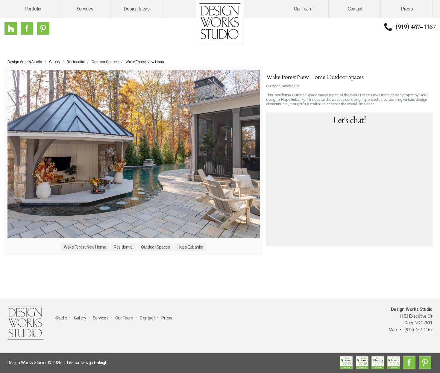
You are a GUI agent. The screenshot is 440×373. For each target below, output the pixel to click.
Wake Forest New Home (145, 62)
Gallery (54, 62)
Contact (355, 9)
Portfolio (33, 9)
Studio (61, 318)
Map (393, 329)
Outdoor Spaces (105, 62)
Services (84, 9)
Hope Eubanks (190, 247)
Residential (76, 62)
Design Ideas (136, 9)
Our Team (303, 9)
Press (407, 9)
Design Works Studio (24, 62)
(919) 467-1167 (415, 26)
